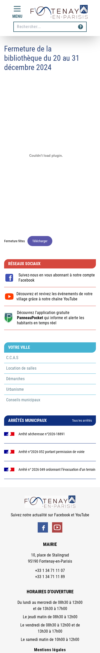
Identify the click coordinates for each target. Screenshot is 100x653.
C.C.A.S (12, 357)
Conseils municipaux (23, 399)
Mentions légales (50, 649)
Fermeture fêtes (14, 241)
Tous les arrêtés (82, 420)
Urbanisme (15, 389)
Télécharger (39, 241)
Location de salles (21, 368)
